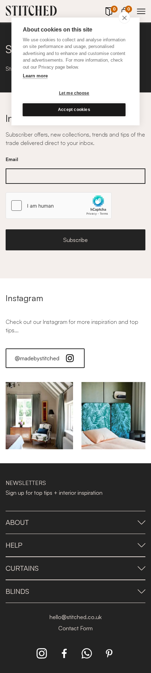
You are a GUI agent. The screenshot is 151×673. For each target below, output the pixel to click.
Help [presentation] (14, 545)
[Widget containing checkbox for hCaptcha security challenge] (59, 205)
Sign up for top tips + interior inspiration (54, 492)
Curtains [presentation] (22, 568)
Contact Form (75, 628)
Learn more (35, 75)
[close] (124, 17)
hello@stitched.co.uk (75, 616)
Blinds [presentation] (17, 591)
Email (12, 159)
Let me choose (74, 93)
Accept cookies (74, 109)
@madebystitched (37, 358)
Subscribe (75, 239)
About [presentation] (17, 522)
